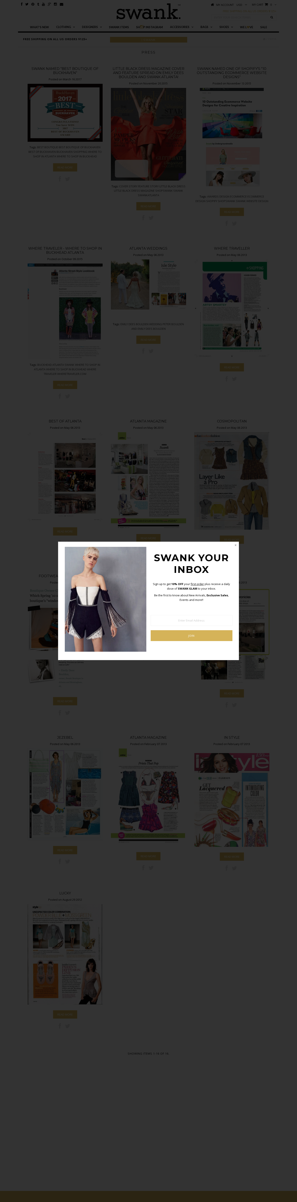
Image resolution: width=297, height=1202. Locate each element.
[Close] (235, 545)
